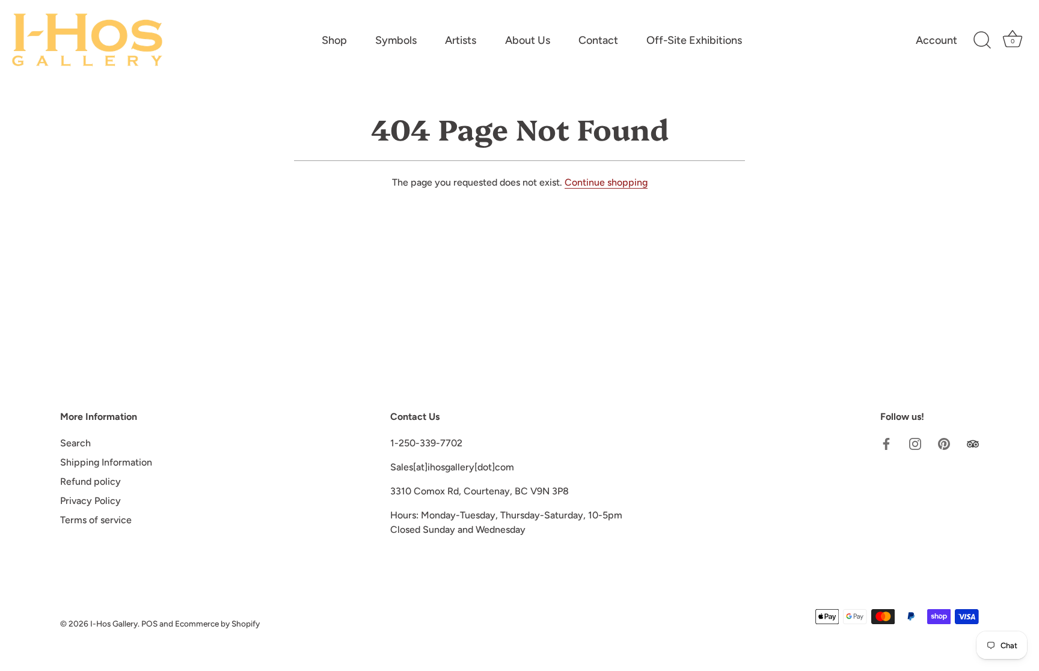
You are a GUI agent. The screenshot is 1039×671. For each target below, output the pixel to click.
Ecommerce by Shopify (217, 623)
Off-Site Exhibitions (694, 40)
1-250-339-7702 (426, 443)
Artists (460, 40)
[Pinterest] (944, 443)
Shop (334, 40)
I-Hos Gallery (114, 623)
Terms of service (96, 520)
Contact (598, 40)
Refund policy (90, 481)
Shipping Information (106, 462)
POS (149, 623)
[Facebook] (886, 443)
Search (75, 443)
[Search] (982, 40)
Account (936, 40)
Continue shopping (606, 182)
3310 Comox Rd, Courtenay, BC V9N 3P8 (479, 491)
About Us (527, 40)
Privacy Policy (90, 500)
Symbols (396, 40)
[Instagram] (915, 443)
